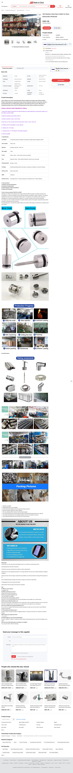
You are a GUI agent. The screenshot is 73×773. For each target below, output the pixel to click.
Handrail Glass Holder (31, 752)
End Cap (38, 724)
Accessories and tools (6, 722)
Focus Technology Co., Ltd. (27, 767)
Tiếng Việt (34, 764)
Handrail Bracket (57, 724)
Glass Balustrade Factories (17, 749)
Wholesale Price (43, 760)
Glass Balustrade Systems (63, 742)
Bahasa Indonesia (41, 764)
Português (21, 763)
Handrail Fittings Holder (17, 752)
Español (15, 763)
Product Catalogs (22, 719)
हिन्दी (64, 763)
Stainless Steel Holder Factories (33, 749)
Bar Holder (21, 727)
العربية (52, 763)
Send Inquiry (47, 28)
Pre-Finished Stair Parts (49, 742)
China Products (13, 760)
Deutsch (42, 763)
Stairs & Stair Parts (20, 10)
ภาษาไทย (68, 763)
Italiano (37, 763)
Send (14, 656)
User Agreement (44, 767)
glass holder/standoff (24, 722)
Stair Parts (28, 10)
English (11, 763)
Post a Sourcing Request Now (18, 659)
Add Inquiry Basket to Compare (21, 46)
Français (26, 763)
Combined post (22, 724)
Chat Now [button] (57, 28)
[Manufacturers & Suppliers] (36, 2)
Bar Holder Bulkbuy (54, 752)
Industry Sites (50, 760)
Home (2, 10)
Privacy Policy (57, 767)
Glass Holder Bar (59, 749)
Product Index (65, 760)
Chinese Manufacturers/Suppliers (23, 760)
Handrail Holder (6, 752)
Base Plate (3, 727)
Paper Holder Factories (48, 749)
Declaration (51, 767)
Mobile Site (34, 761)
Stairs (15, 742)
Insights (39, 761)
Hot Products (5, 760)
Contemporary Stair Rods (35, 742)
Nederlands (47, 763)
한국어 (56, 763)
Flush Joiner (4, 724)
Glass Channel (39, 727)
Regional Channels (57, 760)
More (2, 755)
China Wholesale (35, 760)
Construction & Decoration (10, 10)
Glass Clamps (57, 727)
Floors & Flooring (23, 742)
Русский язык (32, 763)
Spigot (55, 722)
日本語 (60, 763)
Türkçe (29, 764)
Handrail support (40, 722)
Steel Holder (5, 749)
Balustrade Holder (43, 752)
